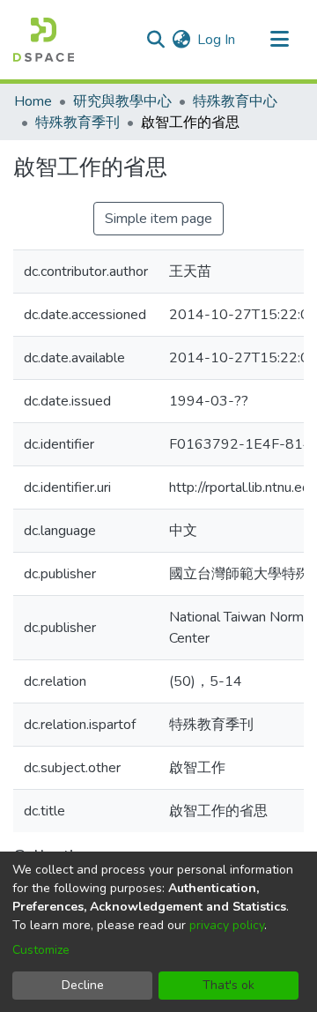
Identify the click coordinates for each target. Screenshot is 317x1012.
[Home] (43, 40)
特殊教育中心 (235, 101)
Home (33, 101)
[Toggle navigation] (279, 39)
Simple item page (158, 218)
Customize (41, 949)
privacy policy (226, 925)
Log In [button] (217, 39)
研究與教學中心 (122, 101)
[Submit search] (155, 39)
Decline (83, 985)
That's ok (228, 985)
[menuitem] (181, 39)
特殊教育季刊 (77, 122)
